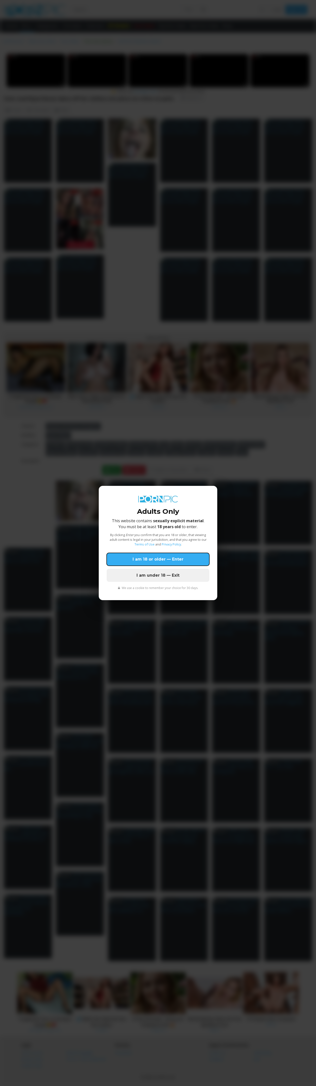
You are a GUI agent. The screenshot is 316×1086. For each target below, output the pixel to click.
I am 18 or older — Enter (158, 559)
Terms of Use (145, 544)
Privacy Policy (171, 544)
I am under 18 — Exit (158, 575)
